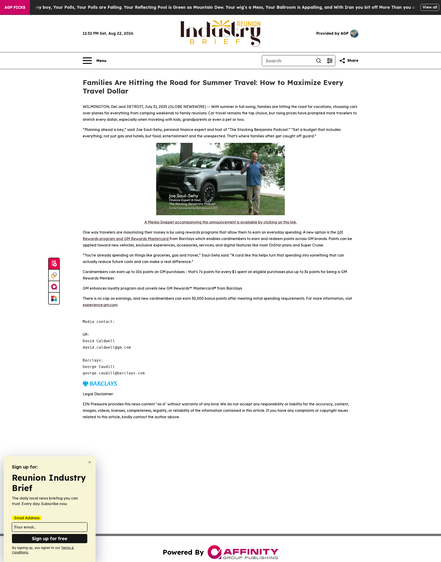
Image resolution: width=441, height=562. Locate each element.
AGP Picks (15, 7)
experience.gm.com (100, 304)
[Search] (318, 60)
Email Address (27, 518)
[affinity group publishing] (54, 287)
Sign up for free (49, 538)
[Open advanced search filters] (329, 60)
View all (430, 7)
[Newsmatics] (54, 298)
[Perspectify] (54, 275)
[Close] (90, 462)
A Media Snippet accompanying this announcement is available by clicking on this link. (220, 222)
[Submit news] (54, 264)
